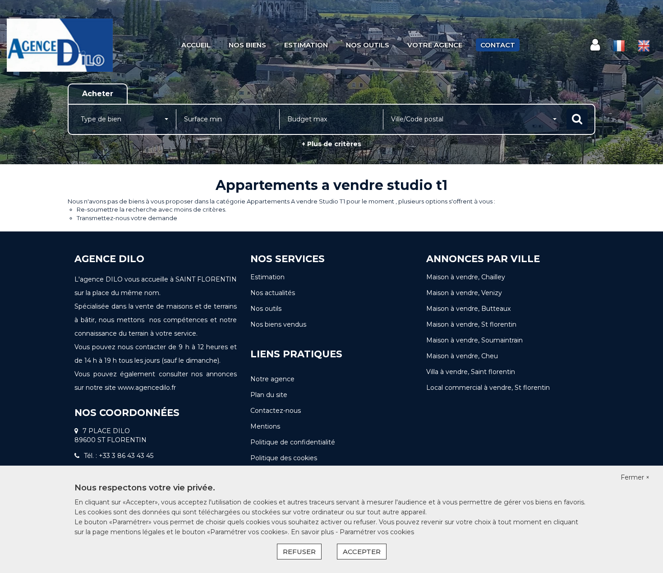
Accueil (196, 45)
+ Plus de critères (331, 144)
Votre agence (434, 45)
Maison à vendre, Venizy (464, 293)
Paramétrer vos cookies (377, 532)
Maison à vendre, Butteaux (468, 309)
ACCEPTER (362, 551)
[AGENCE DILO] (60, 45)
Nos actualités (272, 293)
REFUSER (299, 551)
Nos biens (247, 45)
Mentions (265, 426)
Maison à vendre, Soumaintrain (474, 340)
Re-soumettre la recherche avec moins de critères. (151, 209)
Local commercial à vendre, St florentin (488, 388)
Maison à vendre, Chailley (465, 277)
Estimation (306, 45)
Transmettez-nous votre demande (127, 218)
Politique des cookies (283, 458)
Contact (497, 45)
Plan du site (268, 395)
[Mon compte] (595, 45)
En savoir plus (313, 532)
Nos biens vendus (278, 324)
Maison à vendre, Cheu (462, 356)
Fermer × (635, 477)
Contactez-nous (275, 411)
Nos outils (367, 45)
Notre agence (272, 379)
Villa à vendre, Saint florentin (470, 372)
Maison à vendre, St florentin (471, 324)
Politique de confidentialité (292, 442)
